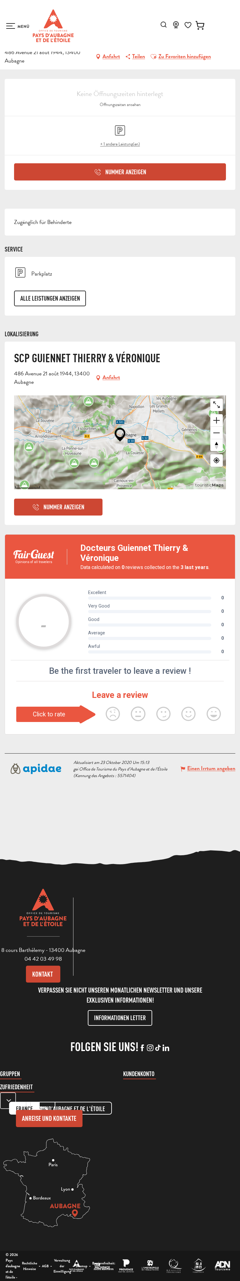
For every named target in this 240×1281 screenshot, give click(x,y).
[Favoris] (187, 25)
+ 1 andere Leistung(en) (120, 144)
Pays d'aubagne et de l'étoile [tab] (71, 1108)
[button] (163, 24)
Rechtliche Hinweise (29, 1266)
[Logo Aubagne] (43, 912)
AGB (45, 1265)
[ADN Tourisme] (222, 1266)
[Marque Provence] (126, 1266)
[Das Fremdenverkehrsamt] (76, 1266)
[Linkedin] (166, 1048)
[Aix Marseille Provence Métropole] (150, 1266)
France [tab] (24, 1108)
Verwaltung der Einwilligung (62, 1266)
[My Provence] (102, 1266)
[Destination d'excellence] (174, 1266)
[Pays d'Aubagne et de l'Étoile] (53, 25)
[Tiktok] (158, 1048)
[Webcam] (176, 26)
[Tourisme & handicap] (198, 1266)
